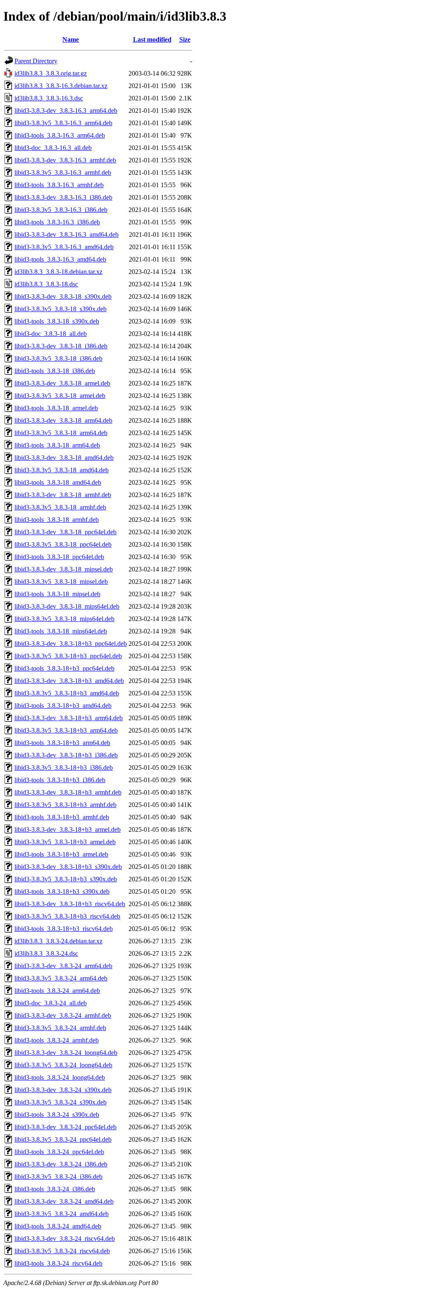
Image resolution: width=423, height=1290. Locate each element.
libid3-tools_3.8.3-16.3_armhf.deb (59, 184)
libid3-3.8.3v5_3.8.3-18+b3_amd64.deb (66, 693)
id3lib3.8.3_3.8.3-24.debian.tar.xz (58, 941)
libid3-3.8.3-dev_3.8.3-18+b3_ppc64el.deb (70, 643)
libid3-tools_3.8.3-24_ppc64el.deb (59, 1151)
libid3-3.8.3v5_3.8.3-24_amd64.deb (61, 1213)
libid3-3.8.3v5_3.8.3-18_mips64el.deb (64, 618)
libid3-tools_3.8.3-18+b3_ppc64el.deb (64, 668)
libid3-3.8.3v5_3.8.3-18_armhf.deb (60, 507)
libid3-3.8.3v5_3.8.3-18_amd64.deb (61, 470)
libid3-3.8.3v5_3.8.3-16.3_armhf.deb (62, 172)
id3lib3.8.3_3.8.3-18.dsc (46, 284)
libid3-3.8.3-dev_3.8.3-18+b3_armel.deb (67, 829)
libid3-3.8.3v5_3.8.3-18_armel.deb (59, 395)
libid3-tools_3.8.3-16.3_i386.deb (57, 222)
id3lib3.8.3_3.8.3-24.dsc (46, 953)
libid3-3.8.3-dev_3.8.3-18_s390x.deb (63, 296)
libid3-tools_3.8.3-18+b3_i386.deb (59, 779)
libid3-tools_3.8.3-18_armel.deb (56, 408)
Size (184, 39)
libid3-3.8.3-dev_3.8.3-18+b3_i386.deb (66, 755)
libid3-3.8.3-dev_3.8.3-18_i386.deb (60, 346)
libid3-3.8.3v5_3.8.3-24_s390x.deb (60, 1102)
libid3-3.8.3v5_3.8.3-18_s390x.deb (60, 308)
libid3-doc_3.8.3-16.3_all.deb (53, 147)
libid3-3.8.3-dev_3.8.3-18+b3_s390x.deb (68, 866)
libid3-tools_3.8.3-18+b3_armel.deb (61, 854)
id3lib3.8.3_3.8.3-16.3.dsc (48, 98)
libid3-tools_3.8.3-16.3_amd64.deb (60, 259)
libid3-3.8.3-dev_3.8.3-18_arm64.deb (63, 420)
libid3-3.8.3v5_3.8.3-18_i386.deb (58, 358)
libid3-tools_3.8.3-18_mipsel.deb (57, 593)
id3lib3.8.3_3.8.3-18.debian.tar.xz (58, 271)
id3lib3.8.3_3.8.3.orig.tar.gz (50, 73)
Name (70, 39)
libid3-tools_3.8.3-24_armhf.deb (56, 1040)
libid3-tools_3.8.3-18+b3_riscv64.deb (63, 928)
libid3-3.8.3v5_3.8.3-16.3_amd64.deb (64, 246)
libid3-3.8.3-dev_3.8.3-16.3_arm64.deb (65, 110)
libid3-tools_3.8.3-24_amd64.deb (57, 1226)
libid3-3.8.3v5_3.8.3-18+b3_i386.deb (63, 767)
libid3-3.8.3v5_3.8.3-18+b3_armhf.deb (65, 804)
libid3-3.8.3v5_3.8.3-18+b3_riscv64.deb (67, 916)
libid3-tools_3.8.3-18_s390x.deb (56, 321)
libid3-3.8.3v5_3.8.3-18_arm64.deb (60, 432)
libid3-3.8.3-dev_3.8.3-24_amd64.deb (64, 1201)
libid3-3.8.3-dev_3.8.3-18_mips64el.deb (66, 606)
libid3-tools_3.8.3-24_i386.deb (54, 1188)
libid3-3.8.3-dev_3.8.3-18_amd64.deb (64, 457)
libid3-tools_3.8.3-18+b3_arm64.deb (62, 742)
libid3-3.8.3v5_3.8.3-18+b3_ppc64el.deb (68, 655)
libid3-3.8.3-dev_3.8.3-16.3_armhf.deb (65, 160)
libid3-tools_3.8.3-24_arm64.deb (57, 990)
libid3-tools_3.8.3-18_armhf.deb (56, 519)
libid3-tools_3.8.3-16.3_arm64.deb (59, 135)
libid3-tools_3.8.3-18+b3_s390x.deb (61, 891)
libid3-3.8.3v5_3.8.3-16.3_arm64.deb (63, 122)
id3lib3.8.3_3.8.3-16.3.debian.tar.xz (60, 85)
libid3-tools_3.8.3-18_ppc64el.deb (59, 556)
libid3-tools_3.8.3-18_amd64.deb (57, 482)
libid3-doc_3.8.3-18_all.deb (50, 333)
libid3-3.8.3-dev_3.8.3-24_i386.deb (60, 1164)
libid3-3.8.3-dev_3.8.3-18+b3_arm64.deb (68, 717)
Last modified (152, 39)
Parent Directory (35, 60)
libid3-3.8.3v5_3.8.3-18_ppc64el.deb (63, 544)
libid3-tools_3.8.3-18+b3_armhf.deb (61, 817)
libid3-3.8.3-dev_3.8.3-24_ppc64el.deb (65, 1127)
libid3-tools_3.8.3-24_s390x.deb (56, 1114)
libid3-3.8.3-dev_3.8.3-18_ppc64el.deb (65, 532)
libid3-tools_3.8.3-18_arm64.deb (57, 445)
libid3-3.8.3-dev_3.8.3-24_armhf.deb (62, 1015)
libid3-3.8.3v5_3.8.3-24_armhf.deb (60, 1027)
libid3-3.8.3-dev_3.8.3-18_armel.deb (62, 383)
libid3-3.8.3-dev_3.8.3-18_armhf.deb (62, 494)
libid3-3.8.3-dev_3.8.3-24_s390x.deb (63, 1089)
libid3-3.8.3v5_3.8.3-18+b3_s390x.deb (65, 879)
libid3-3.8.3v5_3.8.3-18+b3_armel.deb (65, 841)
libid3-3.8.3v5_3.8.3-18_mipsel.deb (61, 581)
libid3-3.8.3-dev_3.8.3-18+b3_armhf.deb (67, 792)
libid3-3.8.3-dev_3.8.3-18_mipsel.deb (63, 569)
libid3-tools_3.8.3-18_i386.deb (54, 370)
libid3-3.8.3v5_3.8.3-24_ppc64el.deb (63, 1139)
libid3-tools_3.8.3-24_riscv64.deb (58, 1263)
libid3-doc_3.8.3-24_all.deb (50, 1003)
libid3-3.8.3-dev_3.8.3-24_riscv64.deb (64, 1238)
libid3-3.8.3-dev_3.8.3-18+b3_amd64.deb (69, 680)
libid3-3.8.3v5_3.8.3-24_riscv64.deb (62, 1250)
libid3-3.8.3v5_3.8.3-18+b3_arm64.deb (66, 730)
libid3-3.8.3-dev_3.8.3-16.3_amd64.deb (66, 234)
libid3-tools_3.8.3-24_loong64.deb (59, 1077)
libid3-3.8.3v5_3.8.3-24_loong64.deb (63, 1065)
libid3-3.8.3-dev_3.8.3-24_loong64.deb (65, 1052)
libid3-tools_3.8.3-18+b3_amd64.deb (63, 705)
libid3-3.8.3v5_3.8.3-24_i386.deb (58, 1176)
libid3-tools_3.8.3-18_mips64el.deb (60, 631)
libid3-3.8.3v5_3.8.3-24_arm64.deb (60, 978)
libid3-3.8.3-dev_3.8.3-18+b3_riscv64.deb (69, 903)
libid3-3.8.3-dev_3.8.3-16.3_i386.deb (63, 197)
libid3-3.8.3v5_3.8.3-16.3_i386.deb (60, 209)
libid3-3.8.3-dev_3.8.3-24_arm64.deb (63, 965)
